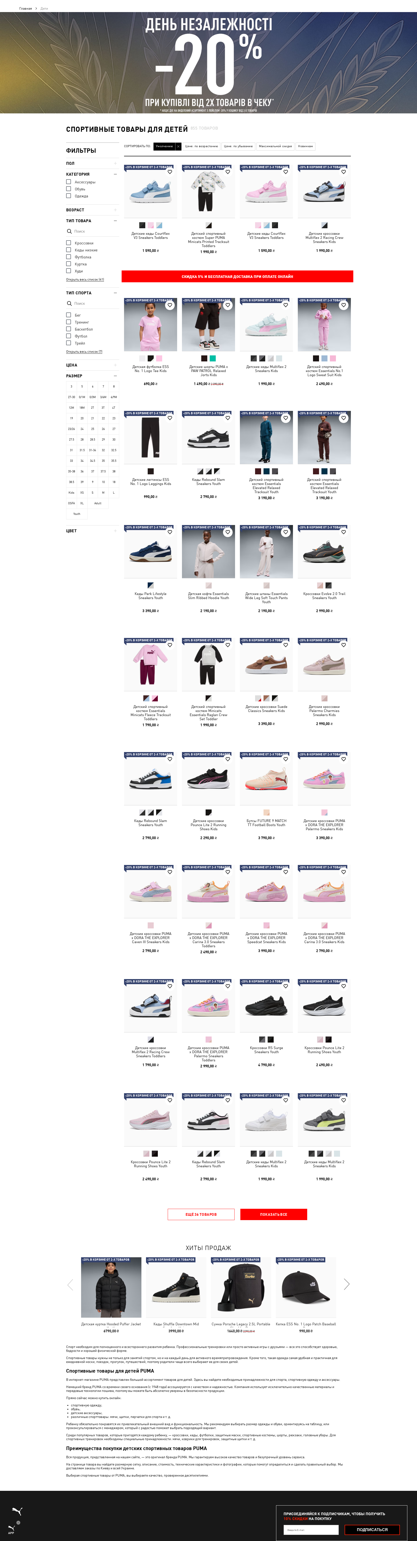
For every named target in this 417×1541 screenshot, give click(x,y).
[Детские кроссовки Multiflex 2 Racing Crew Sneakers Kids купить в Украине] (324, 191)
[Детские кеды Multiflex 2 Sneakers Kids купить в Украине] (266, 324)
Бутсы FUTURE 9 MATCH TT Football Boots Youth (266, 823)
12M (71, 407)
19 (71, 418)
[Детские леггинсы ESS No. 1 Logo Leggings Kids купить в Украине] (150, 437)
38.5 (71, 482)
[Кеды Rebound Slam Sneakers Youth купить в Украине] (208, 437)
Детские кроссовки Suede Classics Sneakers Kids (266, 709)
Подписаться (372, 1530)
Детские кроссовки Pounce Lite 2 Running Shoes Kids (208, 825)
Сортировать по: (137, 146)
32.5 (113, 450)
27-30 (71, 397)
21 (92, 418)
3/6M (103, 397)
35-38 (71, 471)
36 (82, 471)
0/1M (82, 397)
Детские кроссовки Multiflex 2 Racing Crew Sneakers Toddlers (151, 1052)
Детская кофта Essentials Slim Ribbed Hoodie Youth (208, 596)
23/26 (71, 429)
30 (113, 439)
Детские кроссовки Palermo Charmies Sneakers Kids (324, 711)
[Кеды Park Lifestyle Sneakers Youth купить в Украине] (150, 551)
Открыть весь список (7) (84, 351)
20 (82, 418)
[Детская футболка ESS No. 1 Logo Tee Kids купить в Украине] (150, 324)
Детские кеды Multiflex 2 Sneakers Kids (266, 369)
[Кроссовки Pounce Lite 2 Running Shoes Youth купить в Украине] (324, 1005)
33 (71, 461)
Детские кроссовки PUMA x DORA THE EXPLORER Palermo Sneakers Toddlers (208, 1054)
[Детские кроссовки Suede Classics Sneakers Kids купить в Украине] (266, 664)
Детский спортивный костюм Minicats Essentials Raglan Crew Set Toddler (208, 713)
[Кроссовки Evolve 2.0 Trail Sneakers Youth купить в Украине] (324, 551)
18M (82, 407)
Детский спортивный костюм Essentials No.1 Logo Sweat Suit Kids (324, 371)
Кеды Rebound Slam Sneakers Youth (208, 481)
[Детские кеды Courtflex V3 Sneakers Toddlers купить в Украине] (150, 191)
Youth (76, 514)
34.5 (92, 461)
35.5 (113, 461)
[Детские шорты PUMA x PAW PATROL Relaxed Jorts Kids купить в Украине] (208, 324)
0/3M (93, 397)
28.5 (92, 439)
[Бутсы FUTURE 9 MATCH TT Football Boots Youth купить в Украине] (266, 778)
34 (82, 461)
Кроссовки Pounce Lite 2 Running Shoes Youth (324, 1050)
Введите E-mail (295, 1529)
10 (103, 482)
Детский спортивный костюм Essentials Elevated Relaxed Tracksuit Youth (266, 485)
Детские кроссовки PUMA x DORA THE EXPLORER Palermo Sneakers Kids (324, 825)
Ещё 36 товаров (201, 1214)
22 (103, 418)
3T (103, 407)
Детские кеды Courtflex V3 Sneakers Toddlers (151, 235)
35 (103, 461)
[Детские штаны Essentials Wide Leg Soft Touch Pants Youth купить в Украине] (266, 551)
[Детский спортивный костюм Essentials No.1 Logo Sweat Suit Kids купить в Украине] (324, 324)
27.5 (71, 439)
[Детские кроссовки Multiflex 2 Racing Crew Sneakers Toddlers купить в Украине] (150, 1005)
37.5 (103, 471)
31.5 (82, 450)
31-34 (92, 450)
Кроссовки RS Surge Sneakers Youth (266, 1050)
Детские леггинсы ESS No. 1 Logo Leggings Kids (150, 481)
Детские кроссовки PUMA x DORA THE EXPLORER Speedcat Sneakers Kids (266, 938)
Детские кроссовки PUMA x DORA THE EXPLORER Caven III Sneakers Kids (150, 938)
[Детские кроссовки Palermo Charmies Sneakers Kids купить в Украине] (324, 664)
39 (82, 482)
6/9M (114, 397)
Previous (70, 1284)
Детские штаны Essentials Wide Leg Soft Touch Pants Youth (266, 598)
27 (113, 429)
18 (113, 482)
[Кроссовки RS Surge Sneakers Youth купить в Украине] (266, 1005)
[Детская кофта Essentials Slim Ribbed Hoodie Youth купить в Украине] (208, 551)
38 (113, 471)
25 (92, 429)
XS (82, 492)
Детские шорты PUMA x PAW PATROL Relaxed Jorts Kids (208, 371)
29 (103, 439)
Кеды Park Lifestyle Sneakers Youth (151, 596)
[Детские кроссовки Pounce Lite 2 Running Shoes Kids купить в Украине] (208, 778)
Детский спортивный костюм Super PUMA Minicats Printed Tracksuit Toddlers (208, 239)
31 (71, 450)
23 (113, 418)
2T (92, 407)
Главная (25, 8)
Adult (97, 503)
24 (82, 429)
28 (82, 439)
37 (92, 471)
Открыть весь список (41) (85, 279)
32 (103, 450)
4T (113, 407)
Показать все (273, 1214)
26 (103, 429)
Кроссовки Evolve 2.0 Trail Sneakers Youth (324, 596)
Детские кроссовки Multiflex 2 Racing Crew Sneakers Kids (324, 237)
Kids (71, 492)
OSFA (71, 503)
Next (346, 1284)
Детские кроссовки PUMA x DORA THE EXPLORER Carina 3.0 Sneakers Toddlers (208, 940)
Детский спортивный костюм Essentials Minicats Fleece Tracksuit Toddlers (151, 713)
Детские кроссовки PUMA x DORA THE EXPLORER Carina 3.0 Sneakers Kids (324, 938)
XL (82, 503)
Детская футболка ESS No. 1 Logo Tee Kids (150, 369)
